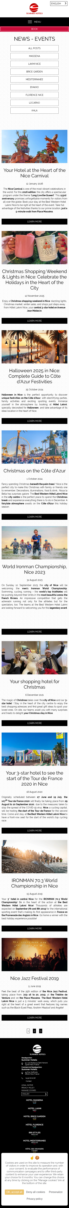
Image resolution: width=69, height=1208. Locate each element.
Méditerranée (34, 79)
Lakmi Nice (34, 64)
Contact (28, 1081)
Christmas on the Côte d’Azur (35, 471)
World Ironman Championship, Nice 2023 (34, 569)
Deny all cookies (35, 1192)
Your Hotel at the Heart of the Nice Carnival (35, 172)
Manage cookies (29, 1090)
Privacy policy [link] (35, 1198)
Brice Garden (34, 71)
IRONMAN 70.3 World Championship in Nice (34, 883)
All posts (34, 48)
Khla (34, 110)
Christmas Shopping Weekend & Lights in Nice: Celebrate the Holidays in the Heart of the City (34, 280)
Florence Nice (34, 95)
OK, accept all (14, 1192)
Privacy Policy (28, 1088)
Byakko (34, 87)
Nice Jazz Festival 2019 (34, 978)
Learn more (34, 221)
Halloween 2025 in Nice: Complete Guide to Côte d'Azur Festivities (35, 376)
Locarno (34, 102)
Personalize (56, 1192)
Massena (34, 56)
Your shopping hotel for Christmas (34, 684)
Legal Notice (27, 1085)
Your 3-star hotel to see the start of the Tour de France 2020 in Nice (34, 778)
